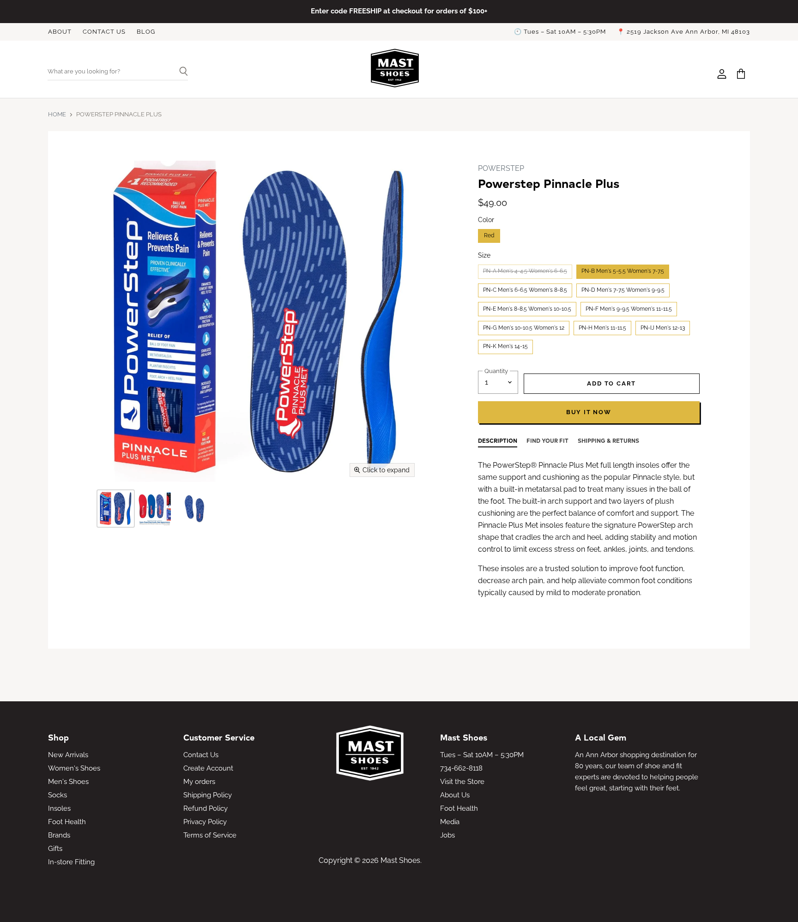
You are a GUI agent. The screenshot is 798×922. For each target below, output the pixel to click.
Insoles (59, 808)
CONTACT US (104, 32)
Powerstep (501, 168)
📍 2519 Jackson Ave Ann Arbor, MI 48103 (683, 32)
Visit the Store (462, 781)
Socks (57, 795)
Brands (59, 835)
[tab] (497, 441)
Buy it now (588, 412)
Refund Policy (205, 808)
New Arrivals (68, 755)
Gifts (55, 848)
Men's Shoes (68, 781)
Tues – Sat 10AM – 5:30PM (482, 755)
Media (449, 822)
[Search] (180, 72)
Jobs (447, 835)
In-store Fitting (71, 862)
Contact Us (200, 755)
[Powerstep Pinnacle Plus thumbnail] (115, 508)
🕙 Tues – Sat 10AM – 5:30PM (560, 32)
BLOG (146, 32)
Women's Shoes (74, 768)
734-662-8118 (461, 768)
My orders (199, 781)
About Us (455, 795)
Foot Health (67, 822)
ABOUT (60, 32)
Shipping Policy (207, 795)
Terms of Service (209, 835)
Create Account (208, 768)
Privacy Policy (205, 822)
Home (57, 114)
